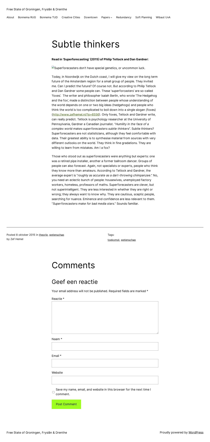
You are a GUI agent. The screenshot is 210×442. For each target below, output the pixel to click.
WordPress (196, 432)
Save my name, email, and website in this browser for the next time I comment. (103, 392)
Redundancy (123, 17)
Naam (57, 339)
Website (57, 372)
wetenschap (56, 234)
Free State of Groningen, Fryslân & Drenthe (37, 9)
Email (56, 356)
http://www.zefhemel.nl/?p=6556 (76, 114)
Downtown (90, 17)
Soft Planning (143, 17)
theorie (43, 234)
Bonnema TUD (49, 17)
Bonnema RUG (27, 17)
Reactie (58, 298)
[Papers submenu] (111, 17)
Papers (105, 17)
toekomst (113, 239)
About (10, 17)
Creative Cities (71, 17)
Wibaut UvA (163, 17)
